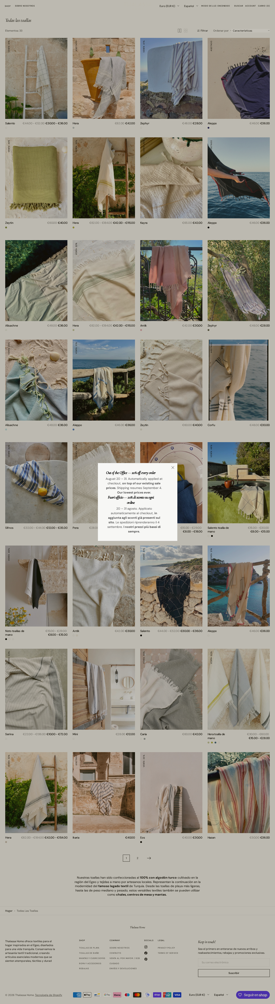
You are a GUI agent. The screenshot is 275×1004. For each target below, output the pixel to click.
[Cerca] (172, 467)
